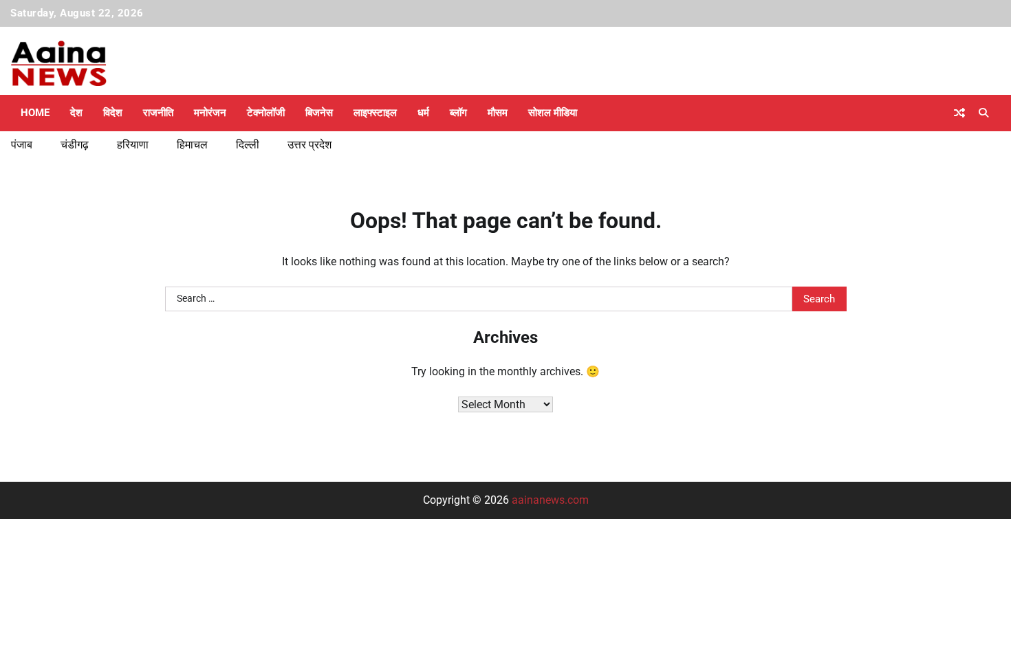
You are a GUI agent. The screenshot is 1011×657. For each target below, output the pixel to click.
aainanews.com (550, 499)
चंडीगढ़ (75, 144)
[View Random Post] (959, 112)
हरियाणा (133, 144)
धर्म (423, 113)
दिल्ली (247, 144)
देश (76, 113)
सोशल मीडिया (552, 113)
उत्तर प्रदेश (309, 144)
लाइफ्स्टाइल (375, 113)
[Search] (983, 112)
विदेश (112, 113)
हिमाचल (192, 144)
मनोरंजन (210, 113)
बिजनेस (319, 113)
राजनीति (158, 113)
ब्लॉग (458, 113)
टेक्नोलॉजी (266, 113)
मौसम (498, 113)
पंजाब (21, 144)
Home (35, 113)
